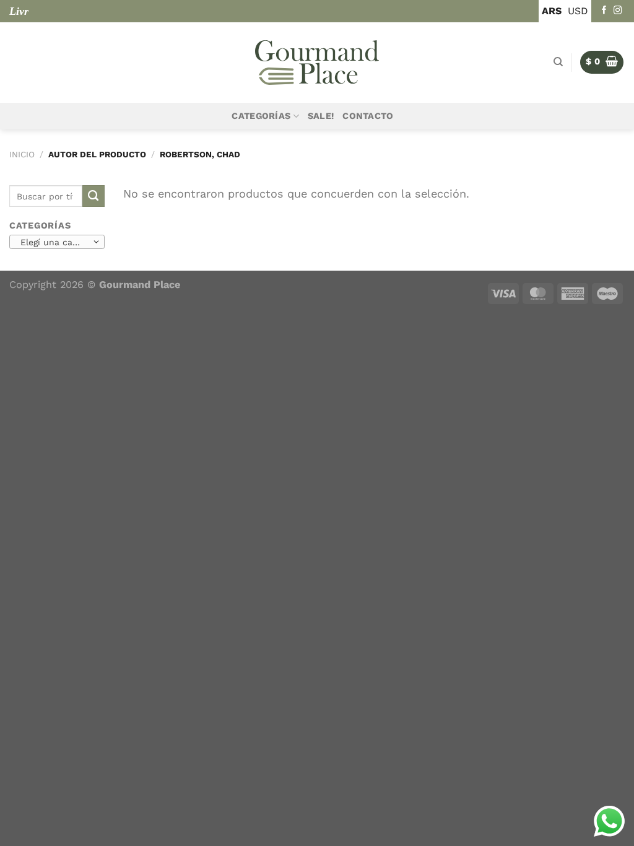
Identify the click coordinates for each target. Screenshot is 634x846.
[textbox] (54, 242)
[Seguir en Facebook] (604, 10)
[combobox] (57, 241)
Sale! (321, 116)
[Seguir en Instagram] (618, 10)
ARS (552, 11)
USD (578, 11)
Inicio (22, 154)
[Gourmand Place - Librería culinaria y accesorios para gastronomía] (317, 62)
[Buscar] (558, 62)
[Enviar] (93, 196)
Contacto (367, 116)
